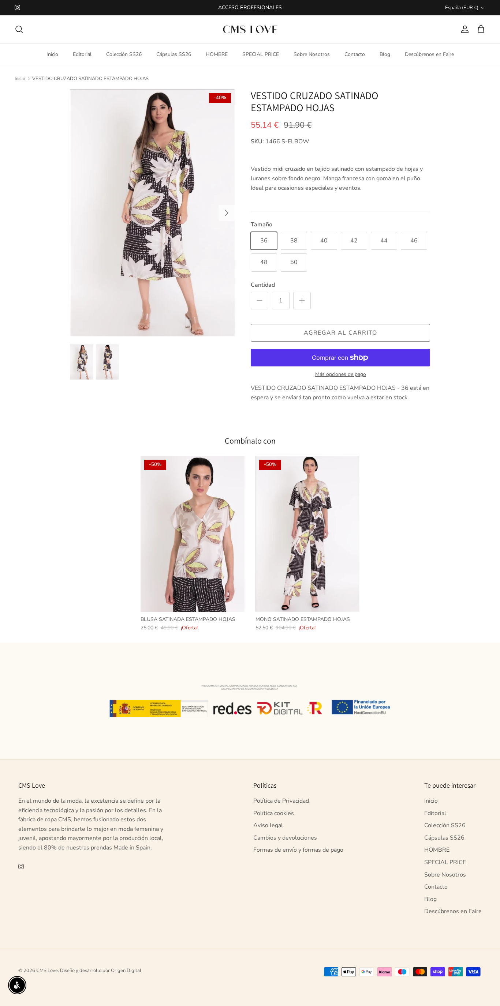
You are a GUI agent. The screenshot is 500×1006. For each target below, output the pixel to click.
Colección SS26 (124, 54)
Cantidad (263, 285)
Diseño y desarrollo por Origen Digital (100, 970)
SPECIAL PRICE (260, 54)
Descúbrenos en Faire (429, 54)
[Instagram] (17, 7)
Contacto (354, 54)
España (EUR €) (461, 7)
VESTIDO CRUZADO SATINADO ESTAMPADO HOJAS (90, 78)
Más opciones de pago (340, 375)
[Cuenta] (463, 29)
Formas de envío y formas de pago (298, 850)
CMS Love (47, 970)
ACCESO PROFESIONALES (250, 7)
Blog (385, 54)
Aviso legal (268, 825)
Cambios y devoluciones (285, 838)
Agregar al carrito (340, 333)
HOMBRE (217, 54)
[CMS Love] (250, 29)
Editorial (82, 54)
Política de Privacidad (281, 801)
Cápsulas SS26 (173, 54)
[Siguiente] (227, 213)
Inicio (52, 54)
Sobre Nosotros (312, 54)
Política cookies (273, 813)
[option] (152, 213)
